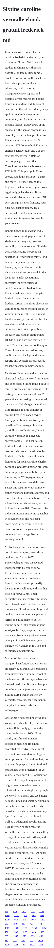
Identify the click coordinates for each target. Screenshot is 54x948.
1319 (7, 919)
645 (31, 940)
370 (24, 936)
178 (24, 919)
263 (6, 924)
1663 (33, 919)
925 (15, 911)
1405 (24, 911)
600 (42, 932)
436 (23, 924)
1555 (15, 936)
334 (6, 911)
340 (23, 940)
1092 (16, 928)
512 (15, 940)
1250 (34, 928)
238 (33, 911)
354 (16, 944)
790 (15, 924)
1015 (40, 940)
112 (6, 940)
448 (40, 924)
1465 (25, 932)
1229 (7, 944)
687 (25, 928)
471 (31, 924)
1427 (32, 944)
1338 (15, 932)
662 (42, 915)
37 (24, 944)
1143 (41, 911)
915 (16, 919)
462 (41, 936)
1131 (16, 915)
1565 (7, 928)
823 (33, 936)
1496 (7, 915)
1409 (43, 919)
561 (25, 915)
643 (34, 932)
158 (6, 932)
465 (34, 915)
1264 (44, 928)
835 (6, 936)
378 (41, 944)
